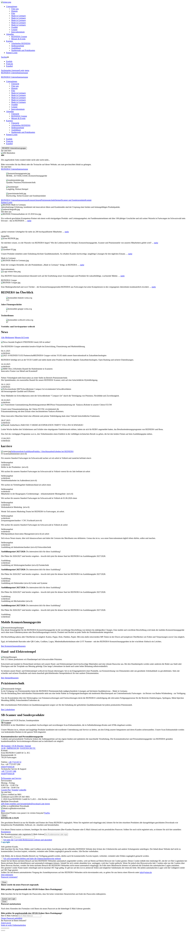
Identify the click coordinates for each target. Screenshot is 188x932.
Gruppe (14, 29)
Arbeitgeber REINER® (20, 43)
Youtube (15, 790)
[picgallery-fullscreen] (6, 928)
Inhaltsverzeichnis (18, 808)
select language (13, 70)
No (48, 813)
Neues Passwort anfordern (11, 918)
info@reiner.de (146, 872)
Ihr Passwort (6, 837)
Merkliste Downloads (20, 806)
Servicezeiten (6, 781)
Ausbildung (16, 48)
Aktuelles (10, 34)
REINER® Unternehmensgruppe (14, 73)
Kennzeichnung (34, 200)
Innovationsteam (18, 32)
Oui (45, 813)
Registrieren (6, 832)
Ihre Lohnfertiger (8, 709)
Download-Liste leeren (40, 804)
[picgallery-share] (4, 928)
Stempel (58, 200)
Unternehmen (11, 6)
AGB (3, 748)
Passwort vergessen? (9, 877)
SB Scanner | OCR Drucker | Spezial (16, 746)
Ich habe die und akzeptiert (28, 840)
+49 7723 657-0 (14, 762)
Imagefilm (5, 236)
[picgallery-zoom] (8, 928)
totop (3, 811)
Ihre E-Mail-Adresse (9, 916)
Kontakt (88, 200)
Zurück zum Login (8, 899)
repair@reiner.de (7, 773)
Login (21, 70)
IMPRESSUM (13, 748)
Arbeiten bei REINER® (64, 451)
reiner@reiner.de (7, 767)
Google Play (6, 790)
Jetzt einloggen (7, 875)
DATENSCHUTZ (28, 748)
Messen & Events (18, 39)
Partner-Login (11, 53)
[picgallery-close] (2, 928)
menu (27, 70)
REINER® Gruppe (19, 36)
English (9, 61)
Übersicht (15, 84)
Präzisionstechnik (48, 200)
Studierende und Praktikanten (23, 50)
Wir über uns (6, 212)
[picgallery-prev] (2, 930)
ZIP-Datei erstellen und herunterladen (16, 804)
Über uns (15, 9)
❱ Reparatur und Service (11, 778)
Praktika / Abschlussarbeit (43, 451)
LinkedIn (22, 790)
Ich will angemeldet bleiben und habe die (32, 858)
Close (4, 815)
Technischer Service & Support (13, 769)
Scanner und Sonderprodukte (73, 200)
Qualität (14, 27)
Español (9, 66)
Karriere (9, 41)
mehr (29, 221)
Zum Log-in (6, 923)
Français (9, 64)
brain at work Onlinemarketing (13, 925)
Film (13, 13)
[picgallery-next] (4, 930)
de (9, 61)
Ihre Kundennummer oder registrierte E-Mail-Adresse (22, 834)
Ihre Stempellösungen (10, 678)
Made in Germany (18, 16)
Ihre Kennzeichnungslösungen (13, 646)
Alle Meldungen (7, 337)
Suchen (4, 57)
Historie (14, 11)
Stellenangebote (17, 46)
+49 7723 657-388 (8, 771)
